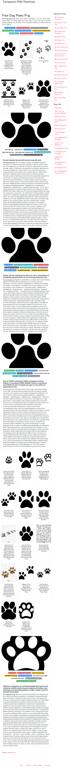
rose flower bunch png (9, 373)
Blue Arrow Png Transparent (59, 18)
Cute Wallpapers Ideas (61, 148)
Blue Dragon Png (60, 40)
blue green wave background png (26, 681)
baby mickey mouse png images (33, 155)
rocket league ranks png (20, 376)
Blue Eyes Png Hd (60, 62)
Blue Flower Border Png (60, 98)
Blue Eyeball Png (59, 43)
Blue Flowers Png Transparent (60, 32)
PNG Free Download (61, 125)
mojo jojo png (39, 33)
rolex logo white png (31, 370)
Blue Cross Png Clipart (61, 59)
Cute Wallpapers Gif (60, 167)
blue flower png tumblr (17, 678)
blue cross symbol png (24, 673)
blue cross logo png (38, 673)
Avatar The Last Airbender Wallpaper (60, 112)
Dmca (21, 765)
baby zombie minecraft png (42, 152)
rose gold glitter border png (41, 373)
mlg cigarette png (10, 28)
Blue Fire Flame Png (61, 28)
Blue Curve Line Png (61, 78)
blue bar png (12, 673)
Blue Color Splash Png (61, 47)
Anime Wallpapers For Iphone (61, 121)
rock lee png (20, 370)
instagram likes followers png (28, 267)
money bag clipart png (26, 33)
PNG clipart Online (60, 129)
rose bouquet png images (25, 373)
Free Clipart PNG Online (60, 133)
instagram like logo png (11, 267)
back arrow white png (30, 149)
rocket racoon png (9, 370)
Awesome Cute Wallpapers (59, 144)
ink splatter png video (24, 270)
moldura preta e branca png (23, 30)
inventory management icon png (23, 265)
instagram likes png (10, 270)
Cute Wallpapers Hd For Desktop (60, 163)
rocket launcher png (34, 376)
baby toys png (9, 149)
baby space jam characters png (24, 152)
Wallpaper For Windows (59, 158)
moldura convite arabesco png (41, 30)
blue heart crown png (11, 675)
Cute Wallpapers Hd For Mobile (60, 152)
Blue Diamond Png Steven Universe (60, 55)
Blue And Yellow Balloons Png (59, 82)
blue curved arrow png (25, 675)
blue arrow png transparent (33, 678)
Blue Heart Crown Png (61, 75)
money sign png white (23, 28)
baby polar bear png (8, 152)
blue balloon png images (40, 675)
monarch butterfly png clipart (39, 28)
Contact (28, 765)
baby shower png (43, 149)
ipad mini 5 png (43, 267)
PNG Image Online (60, 116)
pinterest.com (12, 752)
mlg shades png (14, 33)
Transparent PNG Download (19, 1)
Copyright (47, 765)
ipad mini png (8, 265)
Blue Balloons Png (60, 37)
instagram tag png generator (40, 270)
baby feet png (18, 149)
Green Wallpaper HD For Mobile (61, 138)
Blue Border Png (59, 71)
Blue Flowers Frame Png (60, 23)
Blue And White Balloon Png (59, 93)
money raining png (8, 30)
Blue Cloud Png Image (61, 50)
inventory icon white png (41, 265)
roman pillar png (43, 370)
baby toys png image (16, 155)
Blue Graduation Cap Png (61, 88)
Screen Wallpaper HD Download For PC (61, 172)
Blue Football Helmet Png (61, 67)
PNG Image (58, 108)
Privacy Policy (38, 765)
